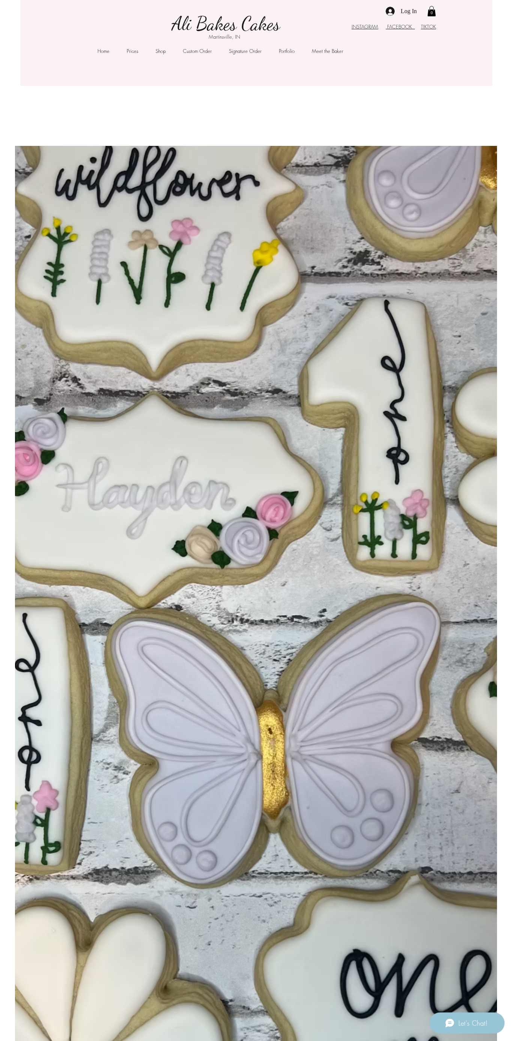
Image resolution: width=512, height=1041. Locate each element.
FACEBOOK (400, 26)
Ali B (189, 23)
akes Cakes (243, 23)
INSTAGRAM (365, 26)
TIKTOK (428, 26)
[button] (431, 11)
